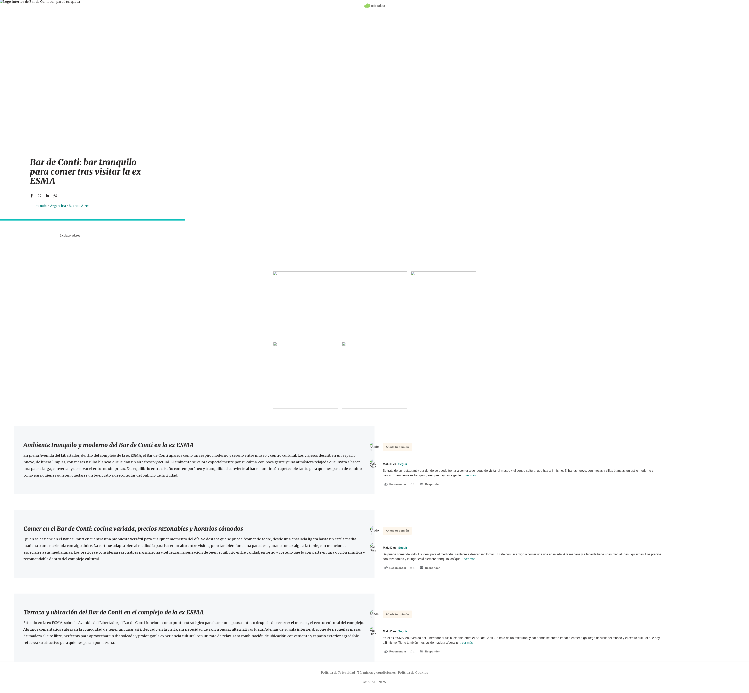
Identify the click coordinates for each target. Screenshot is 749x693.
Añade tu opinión (397, 446)
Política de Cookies (413, 672)
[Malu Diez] (55, 235)
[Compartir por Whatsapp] (55, 196)
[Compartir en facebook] (32, 196)
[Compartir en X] (40, 196)
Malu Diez (395, 464)
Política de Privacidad (338, 672)
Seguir (402, 464)
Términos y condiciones (376, 672)
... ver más (468, 475)
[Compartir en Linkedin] (47, 196)
